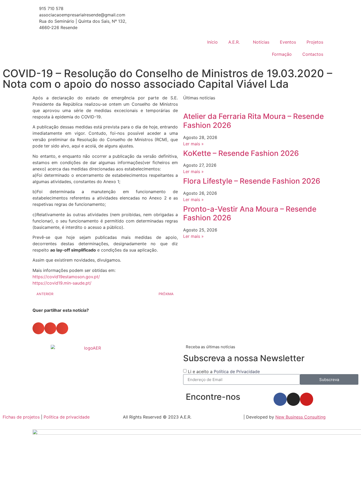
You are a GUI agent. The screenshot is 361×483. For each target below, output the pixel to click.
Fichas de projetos (21, 417)
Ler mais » (193, 143)
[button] (38, 328)
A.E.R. (234, 42)
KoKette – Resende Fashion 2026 (241, 153)
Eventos (288, 42)
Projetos (315, 42)
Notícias (261, 42)
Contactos (312, 54)
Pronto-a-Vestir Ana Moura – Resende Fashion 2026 (249, 213)
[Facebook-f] (280, 399)
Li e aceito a (224, 371)
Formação (282, 54)
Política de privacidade (67, 417)
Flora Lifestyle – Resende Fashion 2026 (251, 181)
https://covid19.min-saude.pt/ (62, 283)
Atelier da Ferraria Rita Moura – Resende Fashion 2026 (253, 121)
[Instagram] (293, 399)
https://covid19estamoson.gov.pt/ (66, 276)
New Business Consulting (300, 417)
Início (212, 42)
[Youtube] (306, 399)
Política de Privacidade (237, 371)
